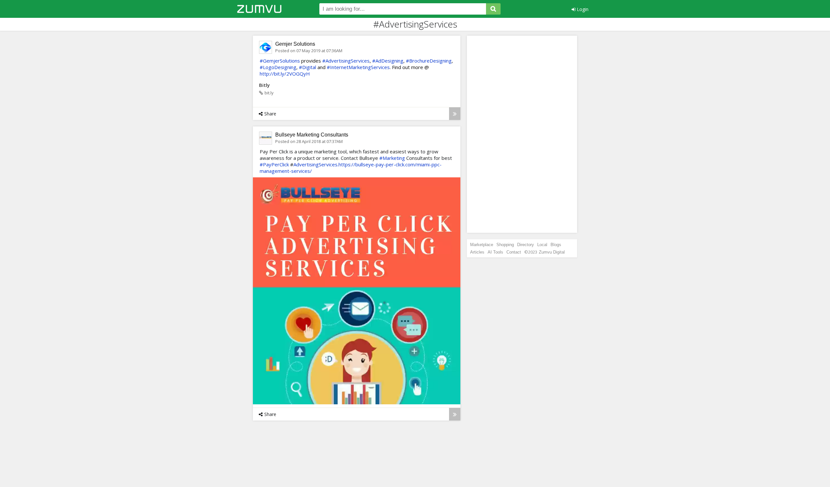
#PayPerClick (274, 164)
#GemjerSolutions (280, 60)
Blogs (556, 245)
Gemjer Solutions (295, 44)
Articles (477, 252)
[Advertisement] (522, 134)
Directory (525, 245)
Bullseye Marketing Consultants (311, 134)
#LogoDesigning (278, 67)
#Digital (307, 67)
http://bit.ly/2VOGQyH (285, 73)
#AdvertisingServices (346, 60)
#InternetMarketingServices (358, 67)
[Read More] (454, 113)
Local (542, 245)
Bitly (264, 85)
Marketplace (481, 245)
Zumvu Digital (552, 252)
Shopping (505, 245)
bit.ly (269, 93)
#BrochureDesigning (429, 60)
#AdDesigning (387, 60)
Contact (513, 252)
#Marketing (392, 158)
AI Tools (495, 252)
